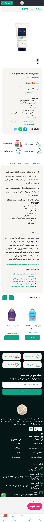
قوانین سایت (37, 452)
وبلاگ (17, 448)
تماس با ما (16, 457)
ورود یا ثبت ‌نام (5, 3)
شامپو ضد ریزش (29, 279)
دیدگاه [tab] (19, 163)
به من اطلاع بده (34, 506)
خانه (18, 443)
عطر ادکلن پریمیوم (36, 9)
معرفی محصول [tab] (36, 163)
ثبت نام (22, 391)
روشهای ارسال (37, 443)
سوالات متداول (36, 457)
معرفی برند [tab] (12, 163)
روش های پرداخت (35, 448)
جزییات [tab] (27, 163)
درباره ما (17, 452)
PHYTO (25, 9)
